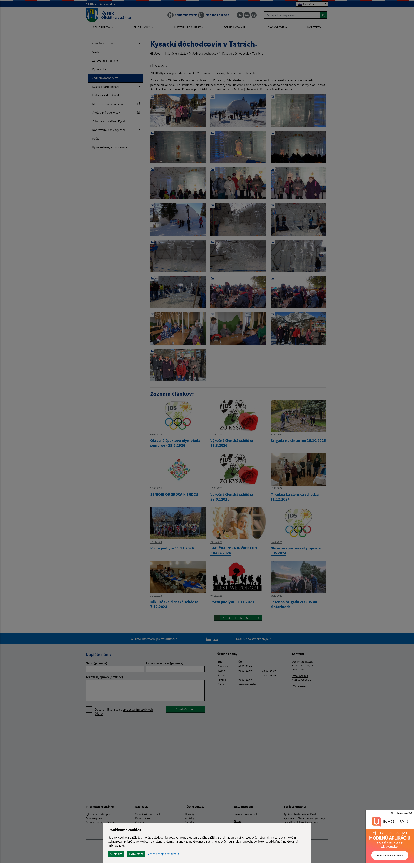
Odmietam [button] (136, 854)
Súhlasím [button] (116, 854)
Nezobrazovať (400, 813)
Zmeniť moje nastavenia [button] (163, 853)
